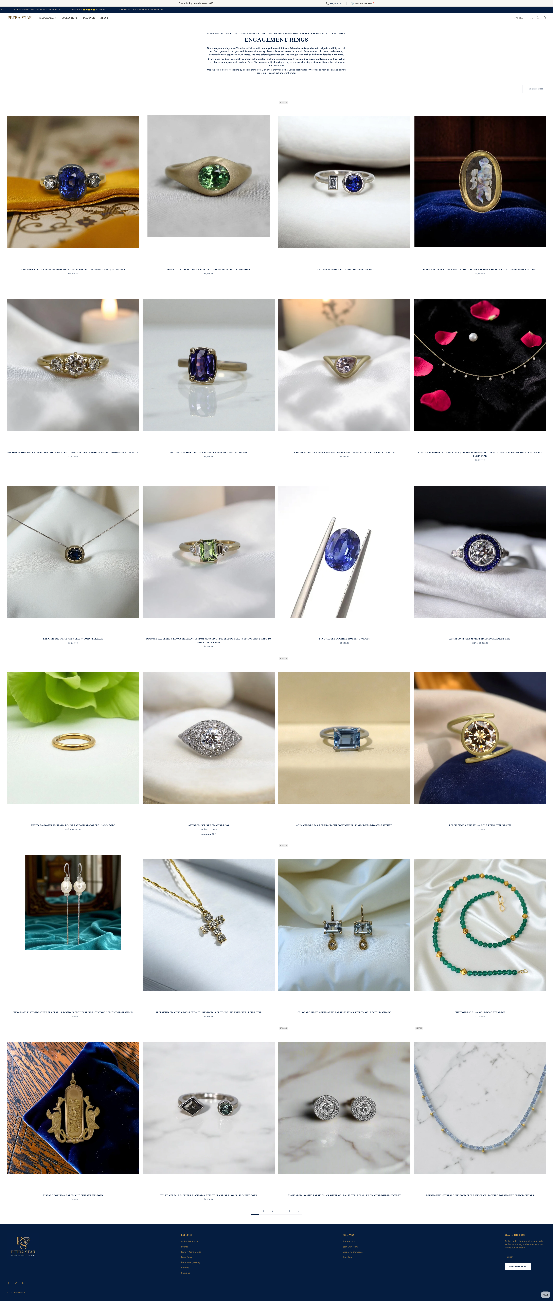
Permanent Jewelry (190, 1262)
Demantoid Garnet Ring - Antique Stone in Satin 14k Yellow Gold (208, 269)
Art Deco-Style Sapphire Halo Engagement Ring (480, 639)
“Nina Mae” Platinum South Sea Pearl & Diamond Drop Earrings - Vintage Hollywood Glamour (73, 1012)
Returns (185, 1267)
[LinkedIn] (23, 1283)
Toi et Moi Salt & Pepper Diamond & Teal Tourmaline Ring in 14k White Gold (208, 1195)
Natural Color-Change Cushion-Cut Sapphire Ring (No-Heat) (208, 452)
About (104, 18)
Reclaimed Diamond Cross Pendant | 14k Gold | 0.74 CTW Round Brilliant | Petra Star (209, 1012)
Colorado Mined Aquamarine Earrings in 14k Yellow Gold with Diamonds (344, 1012)
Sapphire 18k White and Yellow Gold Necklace (73, 639)
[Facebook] (8, 1283)
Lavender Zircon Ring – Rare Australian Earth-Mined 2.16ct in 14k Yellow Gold (344, 452)
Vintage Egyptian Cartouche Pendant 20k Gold (73, 1195)
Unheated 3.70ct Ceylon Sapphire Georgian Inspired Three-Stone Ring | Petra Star (73, 269)
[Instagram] (15, 1283)
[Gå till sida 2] (298, 1211)
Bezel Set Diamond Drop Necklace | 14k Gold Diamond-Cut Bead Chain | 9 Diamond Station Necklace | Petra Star (480, 454)
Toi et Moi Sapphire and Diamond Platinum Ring (344, 269)
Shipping (185, 1273)
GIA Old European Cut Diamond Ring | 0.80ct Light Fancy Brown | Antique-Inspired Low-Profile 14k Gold (72, 452)
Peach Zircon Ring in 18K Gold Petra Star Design (480, 825)
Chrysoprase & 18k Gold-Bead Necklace (480, 1012)
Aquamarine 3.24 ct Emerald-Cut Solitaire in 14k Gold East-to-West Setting (344, 825)
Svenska (519, 18)
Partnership (349, 1241)
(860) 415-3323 (336, 3)
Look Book (186, 1257)
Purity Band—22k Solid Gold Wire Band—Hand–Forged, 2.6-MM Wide (73, 825)
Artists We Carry (189, 1241)
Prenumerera (518, 1266)
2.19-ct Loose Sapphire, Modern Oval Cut (344, 639)
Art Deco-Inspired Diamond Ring (208, 825)
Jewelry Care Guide (191, 1252)
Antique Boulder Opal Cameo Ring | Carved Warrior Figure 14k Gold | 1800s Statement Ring (480, 269)
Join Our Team (350, 1246)
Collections (69, 18)
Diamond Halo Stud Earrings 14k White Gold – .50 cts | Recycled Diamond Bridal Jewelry (344, 1195)
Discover (89, 18)
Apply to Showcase (353, 1252)
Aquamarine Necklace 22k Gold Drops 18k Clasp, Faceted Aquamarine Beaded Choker (480, 1195)
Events (184, 1246)
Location (347, 1257)
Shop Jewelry (47, 18)
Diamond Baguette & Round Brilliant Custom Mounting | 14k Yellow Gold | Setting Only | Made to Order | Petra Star (208, 640)
